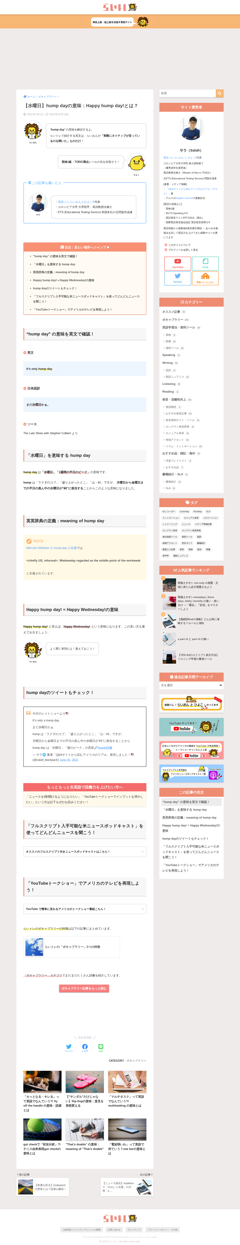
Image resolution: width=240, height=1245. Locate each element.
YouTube (177, 267)
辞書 (171, 341)
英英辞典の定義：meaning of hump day (59, 272)
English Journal (184, 198)
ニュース (186, 524)
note (205, 267)
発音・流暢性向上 (176, 399)
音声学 (166, 556)
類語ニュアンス (177, 376)
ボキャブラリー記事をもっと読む (84, 988)
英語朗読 (173, 406)
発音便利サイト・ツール (182, 420)
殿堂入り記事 (169, 549)
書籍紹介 (173, 481)
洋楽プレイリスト (178, 460)
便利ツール (175, 347)
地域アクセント (177, 439)
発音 (182, 549)
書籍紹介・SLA (174, 474)
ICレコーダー (169, 511)
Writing (170, 363)
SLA (170, 488)
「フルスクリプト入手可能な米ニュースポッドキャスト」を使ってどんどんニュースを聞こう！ (86, 299)
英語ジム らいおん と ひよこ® (180, 157)
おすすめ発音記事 (179, 413)
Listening (171, 384)
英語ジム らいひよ (205, 282)
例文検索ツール (170, 537)
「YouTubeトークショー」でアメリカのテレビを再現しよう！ (72, 309)
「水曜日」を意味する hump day (54, 264)
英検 (170, 334)
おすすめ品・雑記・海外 (181, 453)
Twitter (177, 281)
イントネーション (171, 518)
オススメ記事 (173, 311)
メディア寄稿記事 (203, 524)
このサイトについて (179, 245)
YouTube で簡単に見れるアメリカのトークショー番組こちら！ (66, 908)
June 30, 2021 (69, 760)
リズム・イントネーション (184, 446)
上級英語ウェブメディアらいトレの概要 (81, 1230)
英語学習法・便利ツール (181, 327)
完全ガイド (187, 543)
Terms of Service (146, 1237)
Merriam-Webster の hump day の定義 (51, 548)
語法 (199, 549)
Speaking (171, 355)
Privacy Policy (133, 1237)
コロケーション (210, 518)
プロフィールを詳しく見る (183, 250)
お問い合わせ (114, 1230)
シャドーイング (170, 524)
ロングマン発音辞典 (180, 426)
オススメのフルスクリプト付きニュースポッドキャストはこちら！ (68, 851)
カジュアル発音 (177, 433)
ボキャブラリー (136, 1060)
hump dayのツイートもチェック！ (55, 288)
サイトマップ (134, 1230)
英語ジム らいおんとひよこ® (76, 201)
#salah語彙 (105, 747)
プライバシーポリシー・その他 (162, 1230)
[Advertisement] (120, 59)
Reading (170, 391)
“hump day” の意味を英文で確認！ (55, 256)
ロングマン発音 (170, 530)
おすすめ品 (174, 467)
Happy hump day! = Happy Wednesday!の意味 (63, 280)
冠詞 (170, 370)
